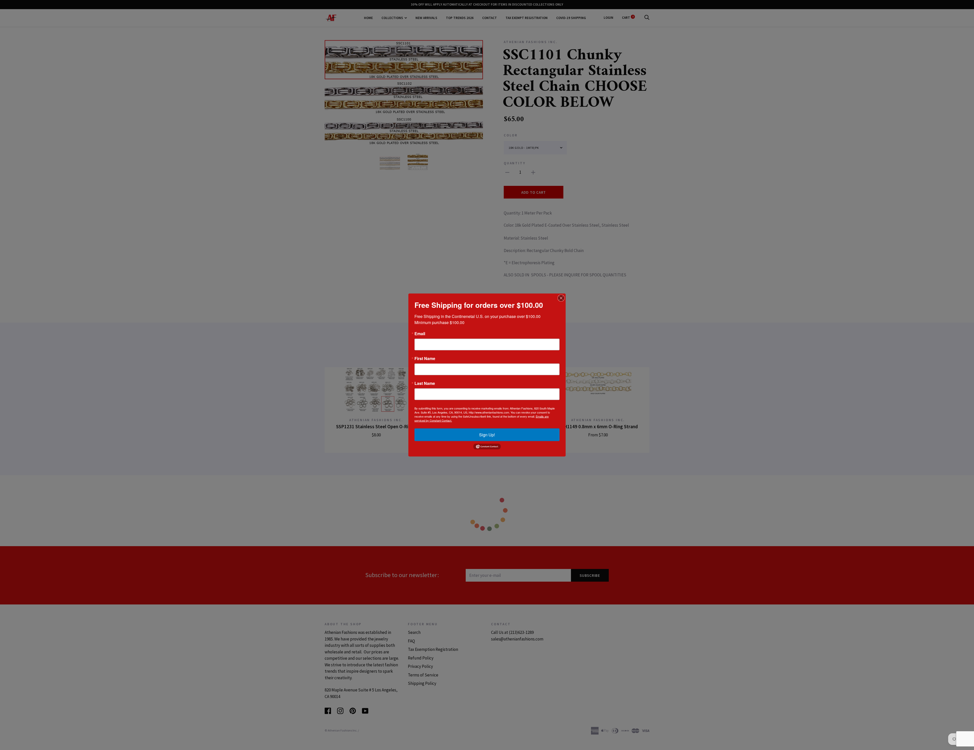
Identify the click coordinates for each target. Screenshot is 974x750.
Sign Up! (487, 435)
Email (419, 334)
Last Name (424, 383)
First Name (424, 358)
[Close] (561, 298)
